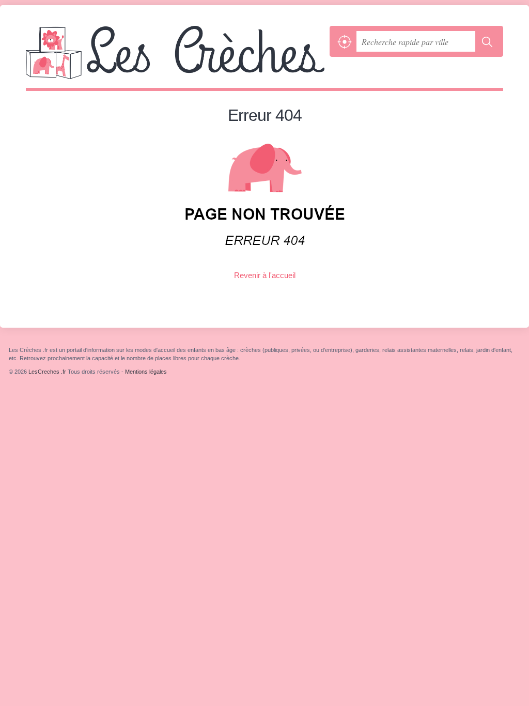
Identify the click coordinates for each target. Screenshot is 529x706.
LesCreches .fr (175, 57)
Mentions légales (146, 372)
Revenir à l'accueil (264, 275)
